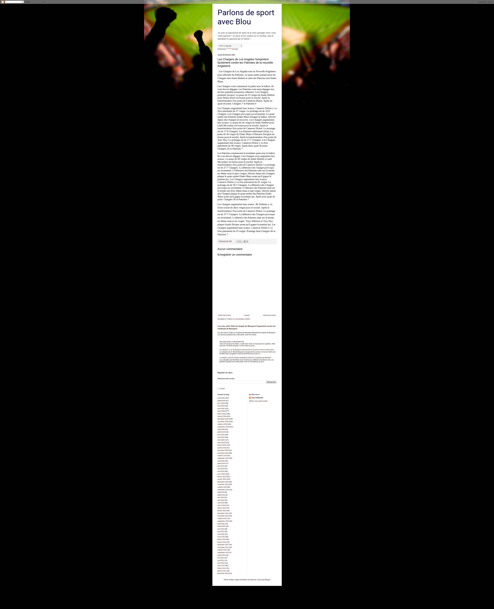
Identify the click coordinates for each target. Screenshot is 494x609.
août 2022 (221, 524)
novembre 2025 (223, 422)
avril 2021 (221, 563)
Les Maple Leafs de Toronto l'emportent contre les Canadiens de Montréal (245, 358)
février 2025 (222, 445)
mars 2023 (221, 505)
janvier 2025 (222, 448)
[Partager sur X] (242, 241)
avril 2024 (221, 471)
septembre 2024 (223, 458)
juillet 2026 (221, 401)
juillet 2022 (221, 526)
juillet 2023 (221, 495)
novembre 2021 (223, 547)
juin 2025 (221, 435)
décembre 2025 (223, 419)
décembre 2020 (223, 573)
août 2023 (221, 492)
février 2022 (222, 539)
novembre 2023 (223, 484)
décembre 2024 (223, 450)
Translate (234, 49)
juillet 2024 (221, 463)
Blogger (267, 580)
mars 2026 (221, 411)
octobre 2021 (222, 550)
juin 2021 (221, 558)
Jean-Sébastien (257, 398)
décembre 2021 (223, 545)
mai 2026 (221, 406)
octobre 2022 (222, 518)
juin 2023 (221, 497)
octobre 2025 (222, 424)
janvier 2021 (222, 571)
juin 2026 (221, 403)
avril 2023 (221, 503)
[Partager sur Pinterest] (247, 241)
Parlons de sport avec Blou (246, 17)
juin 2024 (221, 466)
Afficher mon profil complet (258, 401)
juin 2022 (221, 529)
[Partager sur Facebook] (245, 241)
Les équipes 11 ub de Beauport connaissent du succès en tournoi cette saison (246, 350)
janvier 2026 (222, 416)
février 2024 (222, 476)
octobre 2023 (222, 487)
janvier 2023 (222, 511)
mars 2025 (221, 442)
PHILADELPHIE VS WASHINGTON (231, 342)
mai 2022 (221, 531)
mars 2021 (221, 565)
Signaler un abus (225, 373)
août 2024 (221, 461)
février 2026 (222, 414)
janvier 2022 (222, 542)
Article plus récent (224, 315)
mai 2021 (221, 560)
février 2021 (222, 568)
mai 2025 (221, 437)
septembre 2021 (223, 552)
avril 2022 (221, 534)
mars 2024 (221, 474)
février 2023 (222, 508)
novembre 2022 (223, 516)
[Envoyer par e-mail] (237, 241)
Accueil (246, 315)
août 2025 (221, 429)
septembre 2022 (223, 521)
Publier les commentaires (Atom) (238, 319)
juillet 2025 (221, 432)
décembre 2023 (223, 482)
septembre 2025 (223, 427)
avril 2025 (221, 440)
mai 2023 (221, 500)
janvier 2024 (222, 479)
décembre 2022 (223, 513)
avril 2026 (221, 408)
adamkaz (253, 580)
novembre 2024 (223, 453)
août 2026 (221, 398)
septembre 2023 (223, 490)
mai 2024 (221, 469)
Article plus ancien (269, 315)
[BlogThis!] (240, 241)
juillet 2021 (221, 555)
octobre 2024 (222, 456)
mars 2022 (221, 537)
